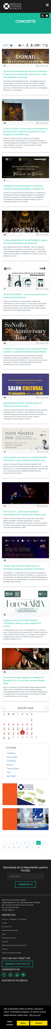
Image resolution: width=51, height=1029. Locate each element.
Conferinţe (11, 761)
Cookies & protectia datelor (11, 953)
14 (9, 847)
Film (8, 772)
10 (34, 843)
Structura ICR (7, 927)
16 (19, 847)
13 (4, 847)
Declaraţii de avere (9, 938)
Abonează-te (25, 884)
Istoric (4, 934)
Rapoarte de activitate (10, 930)
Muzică (10, 765)
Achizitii (5, 941)
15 (14, 847)
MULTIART (11, 776)
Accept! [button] (39, 1023)
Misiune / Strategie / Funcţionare (14, 919)
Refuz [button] (23, 1023)
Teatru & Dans (13, 769)
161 (27, 847)
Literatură (11, 753)
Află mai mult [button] (34, 1015)
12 (43, 843)
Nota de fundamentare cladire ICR (14, 945)
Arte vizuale (12, 757)
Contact (4, 949)
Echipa (4, 923)
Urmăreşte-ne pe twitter (17, 964)
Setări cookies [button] (9, 1023)
